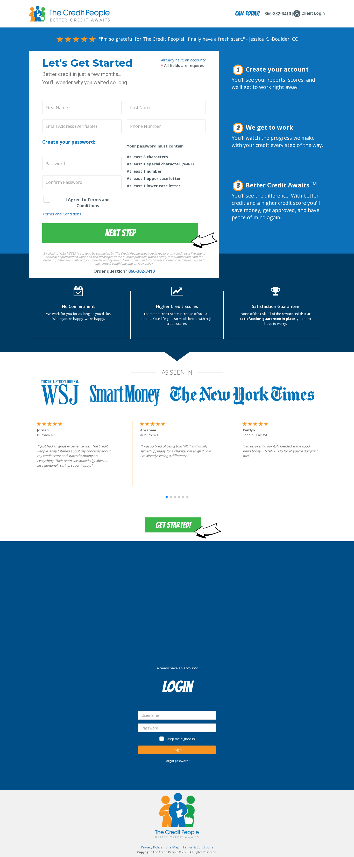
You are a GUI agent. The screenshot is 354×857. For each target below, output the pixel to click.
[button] (167, 497)
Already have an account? (183, 59)
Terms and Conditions (61, 213)
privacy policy (142, 263)
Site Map (172, 847)
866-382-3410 (141, 271)
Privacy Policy (151, 847)
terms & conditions (113, 263)
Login (177, 749)
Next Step (120, 233)
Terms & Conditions (198, 847)
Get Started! (173, 525)
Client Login (312, 13)
